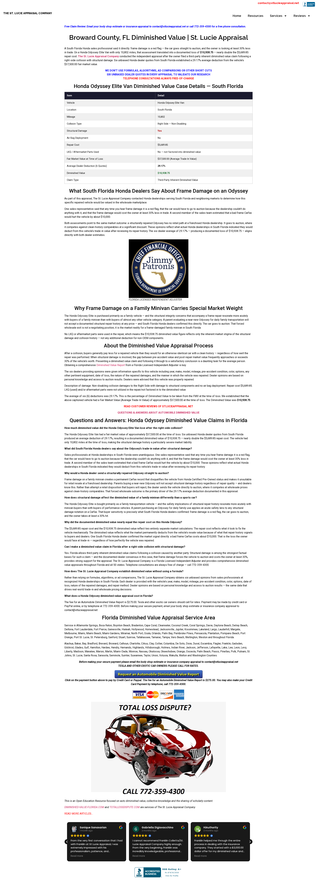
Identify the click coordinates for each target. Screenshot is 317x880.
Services (276, 15)
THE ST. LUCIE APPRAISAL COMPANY (27, 13)
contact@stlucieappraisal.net (278, 3)
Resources (255, 15)
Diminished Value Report (110, 365)
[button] (249, 841)
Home (237, 15)
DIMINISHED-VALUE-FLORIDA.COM (84, 807)
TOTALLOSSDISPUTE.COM (125, 807)
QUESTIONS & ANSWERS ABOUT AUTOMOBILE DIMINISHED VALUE (158, 412)
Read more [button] (77, 856)
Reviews (300, 15)
